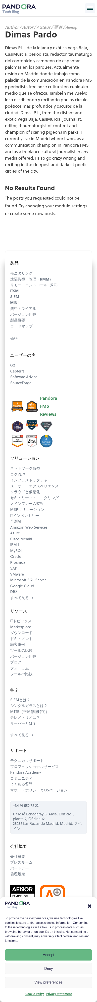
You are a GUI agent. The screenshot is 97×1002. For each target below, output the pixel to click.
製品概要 (17, 321)
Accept (48, 955)
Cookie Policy (34, 994)
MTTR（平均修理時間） (29, 712)
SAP (13, 569)
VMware (17, 575)
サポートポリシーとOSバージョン (39, 790)
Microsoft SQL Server (28, 580)
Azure (15, 533)
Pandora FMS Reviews (48, 406)
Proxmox (17, 563)
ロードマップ (21, 327)
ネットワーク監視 (25, 469)
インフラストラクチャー (30, 480)
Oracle (15, 557)
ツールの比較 (21, 651)
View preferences (48, 982)
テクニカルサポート (27, 761)
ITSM (14, 291)
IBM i (14, 545)
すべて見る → (21, 598)
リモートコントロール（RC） (35, 285)
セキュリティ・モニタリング (34, 498)
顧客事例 (17, 645)
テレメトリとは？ (25, 718)
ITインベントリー (24, 516)
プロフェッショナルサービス (34, 767)
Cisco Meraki (21, 539)
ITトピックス (21, 621)
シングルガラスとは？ (29, 706)
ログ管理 (17, 475)
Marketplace (20, 627)
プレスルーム (21, 863)
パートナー (19, 869)
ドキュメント (21, 639)
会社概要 (17, 857)
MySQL (16, 551)
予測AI (15, 522)
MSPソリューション (27, 510)
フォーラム (19, 669)
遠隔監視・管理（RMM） (31, 280)
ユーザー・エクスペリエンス (34, 486)
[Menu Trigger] (90, 8)
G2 (12, 365)
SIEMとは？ (20, 700)
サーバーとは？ (23, 724)
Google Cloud (22, 586)
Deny (48, 968)
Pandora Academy (25, 773)
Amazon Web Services (29, 528)
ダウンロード (21, 633)
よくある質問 (21, 784)
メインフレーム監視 (27, 504)
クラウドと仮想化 (25, 492)
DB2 (13, 592)
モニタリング (21, 274)
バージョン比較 (23, 315)
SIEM (14, 297)
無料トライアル (23, 309)
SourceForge (20, 383)
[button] (89, 906)
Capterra (17, 371)
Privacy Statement (59, 994)
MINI (14, 303)
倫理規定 (17, 874)
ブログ (15, 663)
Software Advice (23, 377)
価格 (14, 339)
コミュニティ (21, 779)
